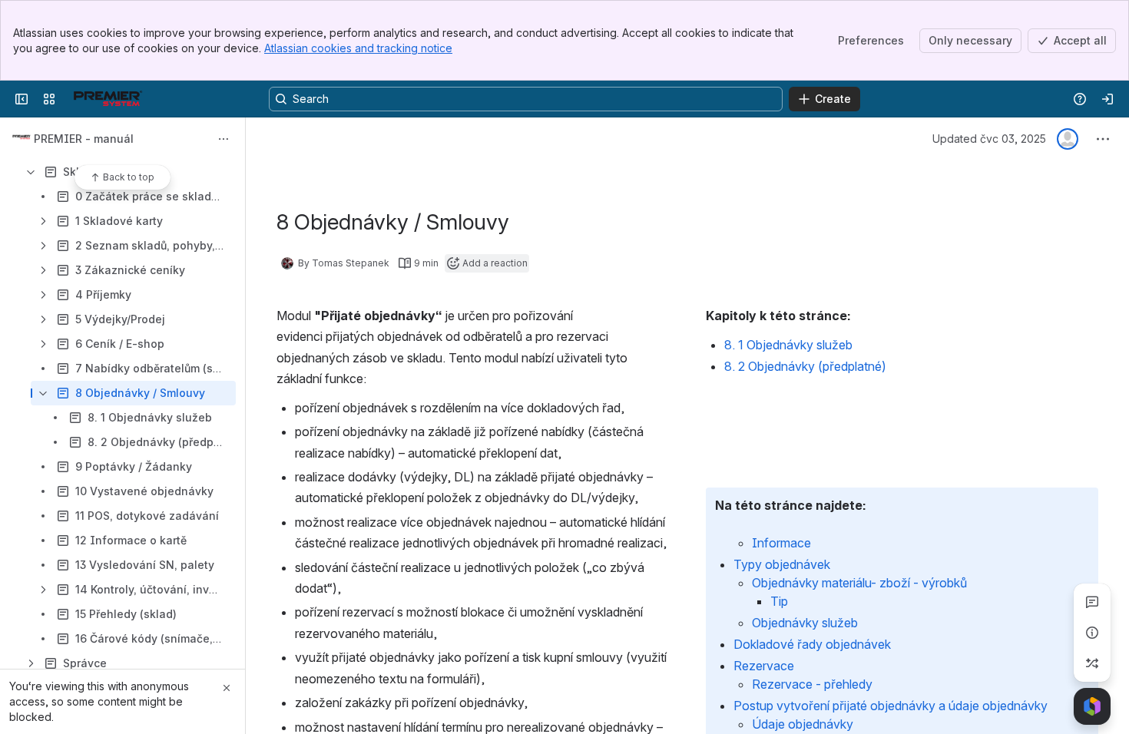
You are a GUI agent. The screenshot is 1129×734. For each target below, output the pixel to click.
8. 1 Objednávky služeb (788, 344)
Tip (779, 601)
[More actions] (223, 139)
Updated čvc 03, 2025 (989, 138)
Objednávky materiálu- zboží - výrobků (859, 582)
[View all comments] (1092, 602)
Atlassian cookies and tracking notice (358, 48)
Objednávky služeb (805, 622)
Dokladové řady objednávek (812, 644)
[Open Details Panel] (1092, 632)
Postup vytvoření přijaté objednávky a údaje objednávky (890, 705)
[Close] (226, 688)
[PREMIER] (107, 99)
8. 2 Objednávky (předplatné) (805, 366)
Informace (781, 542)
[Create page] (1092, 663)
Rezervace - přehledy (812, 684)
